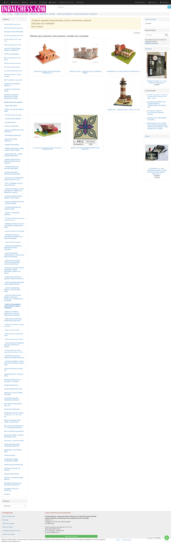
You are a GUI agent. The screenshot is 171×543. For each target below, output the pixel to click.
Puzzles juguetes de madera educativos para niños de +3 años (13, 351)
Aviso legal (5, 520)
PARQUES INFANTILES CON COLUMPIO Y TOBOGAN (12, 380)
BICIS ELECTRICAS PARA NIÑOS (13, 32)
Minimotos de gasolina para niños (13, 28)
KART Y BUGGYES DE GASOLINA (14, 431)
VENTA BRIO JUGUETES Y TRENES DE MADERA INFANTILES (14, 356)
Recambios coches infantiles (12, 67)
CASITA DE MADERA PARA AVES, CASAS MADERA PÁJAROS (14, 283)
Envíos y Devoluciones (8, 516)
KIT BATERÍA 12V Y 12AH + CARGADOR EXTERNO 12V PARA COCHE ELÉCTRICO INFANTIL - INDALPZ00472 (157, 171)
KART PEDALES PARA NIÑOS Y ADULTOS (13, 404)
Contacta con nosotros (8, 534)
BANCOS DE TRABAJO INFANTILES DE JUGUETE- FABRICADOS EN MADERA (12, 313)
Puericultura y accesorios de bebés (14, 440)
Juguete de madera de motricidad (14, 231)
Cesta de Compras (150, 19)
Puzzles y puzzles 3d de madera (13, 339)
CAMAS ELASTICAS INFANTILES (13, 465)
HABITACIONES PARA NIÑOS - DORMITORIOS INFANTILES (13, 320)
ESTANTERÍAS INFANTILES (12, 135)
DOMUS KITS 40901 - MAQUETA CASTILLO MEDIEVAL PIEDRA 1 (85, 72)
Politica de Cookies (126, 540)
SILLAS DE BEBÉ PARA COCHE (13, 389)
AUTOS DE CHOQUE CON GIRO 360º (13, 369)
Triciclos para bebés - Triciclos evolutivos (12, 75)
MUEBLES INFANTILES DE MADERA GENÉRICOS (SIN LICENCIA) (12, 161)
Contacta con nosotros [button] (71, 536)
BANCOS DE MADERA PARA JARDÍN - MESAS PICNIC (12, 421)
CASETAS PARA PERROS (11, 474)
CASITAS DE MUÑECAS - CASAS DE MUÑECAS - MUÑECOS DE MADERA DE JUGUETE (14, 190)
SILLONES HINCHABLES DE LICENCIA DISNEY (12, 208)
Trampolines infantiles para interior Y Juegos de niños (14, 219)
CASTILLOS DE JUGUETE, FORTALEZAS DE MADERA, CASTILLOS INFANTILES (12, 262)
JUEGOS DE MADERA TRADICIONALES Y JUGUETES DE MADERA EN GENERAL (14, 255)
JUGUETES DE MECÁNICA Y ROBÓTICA (12, 84)
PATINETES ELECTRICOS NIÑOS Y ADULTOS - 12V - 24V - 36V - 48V (13, 414)
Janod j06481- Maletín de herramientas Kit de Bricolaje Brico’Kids (155, 112)
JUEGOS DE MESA (9, 455)
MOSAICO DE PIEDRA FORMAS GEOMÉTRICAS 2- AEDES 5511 (85, 148)
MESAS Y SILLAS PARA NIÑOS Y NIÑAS (14, 110)
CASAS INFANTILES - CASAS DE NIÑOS (13, 375)
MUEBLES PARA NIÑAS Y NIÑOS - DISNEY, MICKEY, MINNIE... (14, 149)
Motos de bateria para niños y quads (12, 58)
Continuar (137, 33)
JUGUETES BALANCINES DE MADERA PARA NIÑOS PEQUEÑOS (13, 247)
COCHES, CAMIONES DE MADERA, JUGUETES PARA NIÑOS (12, 289)
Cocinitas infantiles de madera (13, 115)
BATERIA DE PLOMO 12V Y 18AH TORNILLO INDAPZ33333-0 (156, 82)
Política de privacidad (8, 523)
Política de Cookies (7, 527)
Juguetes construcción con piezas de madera (14, 325)
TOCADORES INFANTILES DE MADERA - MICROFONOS (13, 197)
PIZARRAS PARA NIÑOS (11, 145)
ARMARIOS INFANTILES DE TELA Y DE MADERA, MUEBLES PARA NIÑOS (14, 225)
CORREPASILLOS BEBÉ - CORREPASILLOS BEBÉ (11, 460)
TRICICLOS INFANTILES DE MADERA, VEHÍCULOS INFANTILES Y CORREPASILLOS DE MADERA (13, 297)
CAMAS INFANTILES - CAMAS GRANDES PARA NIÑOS (13, 155)
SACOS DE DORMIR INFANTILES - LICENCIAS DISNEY (14, 202)
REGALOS (7, 494)
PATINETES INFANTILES (11, 385)
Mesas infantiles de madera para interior (13, 334)
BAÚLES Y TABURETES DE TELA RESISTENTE (14, 131)
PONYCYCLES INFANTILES (12, 409)
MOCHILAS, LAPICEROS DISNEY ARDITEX (13, 478)
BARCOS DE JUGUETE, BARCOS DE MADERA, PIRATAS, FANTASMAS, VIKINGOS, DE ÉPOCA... (14, 270)
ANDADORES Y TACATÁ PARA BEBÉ (12, 450)
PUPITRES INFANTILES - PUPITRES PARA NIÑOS (11, 167)
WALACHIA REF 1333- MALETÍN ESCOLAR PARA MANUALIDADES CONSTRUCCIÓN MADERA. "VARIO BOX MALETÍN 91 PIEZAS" (157, 125)
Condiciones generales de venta (11, 530)
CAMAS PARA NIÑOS (10, 106)
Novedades (148, 49)
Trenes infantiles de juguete (12, 242)
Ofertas (147, 136)
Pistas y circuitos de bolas (11, 330)
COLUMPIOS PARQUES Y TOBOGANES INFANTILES (11, 399)
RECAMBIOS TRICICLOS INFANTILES (11, 489)
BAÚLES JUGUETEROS (11, 126)
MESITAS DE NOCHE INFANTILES (10, 140)
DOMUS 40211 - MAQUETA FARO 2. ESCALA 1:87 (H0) (123, 110)
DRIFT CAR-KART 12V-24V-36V (13, 80)
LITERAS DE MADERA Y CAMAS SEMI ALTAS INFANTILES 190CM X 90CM (14, 363)
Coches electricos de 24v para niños (12, 40)
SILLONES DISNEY (10, 122)
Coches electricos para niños (12, 24)
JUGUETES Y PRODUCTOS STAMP (12, 90)
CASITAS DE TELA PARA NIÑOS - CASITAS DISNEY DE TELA (14, 178)
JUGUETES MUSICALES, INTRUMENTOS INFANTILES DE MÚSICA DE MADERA (13, 236)
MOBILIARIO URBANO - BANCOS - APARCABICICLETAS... (14, 436)
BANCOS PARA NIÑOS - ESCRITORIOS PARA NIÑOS (12, 173)
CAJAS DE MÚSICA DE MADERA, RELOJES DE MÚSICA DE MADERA (14, 344)
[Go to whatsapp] (166, 538)
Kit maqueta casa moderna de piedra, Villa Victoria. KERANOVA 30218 (47, 148)
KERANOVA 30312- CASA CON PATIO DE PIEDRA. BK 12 (123, 71)
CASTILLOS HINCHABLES (11, 54)
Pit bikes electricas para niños (12, 63)
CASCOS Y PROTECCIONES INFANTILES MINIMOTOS (12, 49)
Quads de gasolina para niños (12, 45)
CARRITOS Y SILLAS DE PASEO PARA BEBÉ (13, 393)
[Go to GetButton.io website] (167, 541)
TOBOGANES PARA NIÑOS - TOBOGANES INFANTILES (12, 445)
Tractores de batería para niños (13, 71)
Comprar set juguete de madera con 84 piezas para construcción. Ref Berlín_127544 (157, 96)
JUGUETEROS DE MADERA (12, 119)
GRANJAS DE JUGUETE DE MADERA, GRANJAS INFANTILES (13, 278)
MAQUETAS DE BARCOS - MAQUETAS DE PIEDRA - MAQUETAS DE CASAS (11, 96)
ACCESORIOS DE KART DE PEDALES (12, 469)
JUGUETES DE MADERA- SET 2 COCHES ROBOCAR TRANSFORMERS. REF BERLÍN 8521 (156, 104)
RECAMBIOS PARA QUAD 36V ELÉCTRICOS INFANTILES (13, 484)
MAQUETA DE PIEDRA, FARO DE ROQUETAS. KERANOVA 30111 (47, 72)
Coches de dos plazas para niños (13, 35)
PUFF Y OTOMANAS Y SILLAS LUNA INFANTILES (13, 184)
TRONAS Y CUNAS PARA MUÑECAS (11, 213)
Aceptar (118, 540)
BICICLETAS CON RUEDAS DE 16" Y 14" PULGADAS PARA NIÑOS (14, 426)
